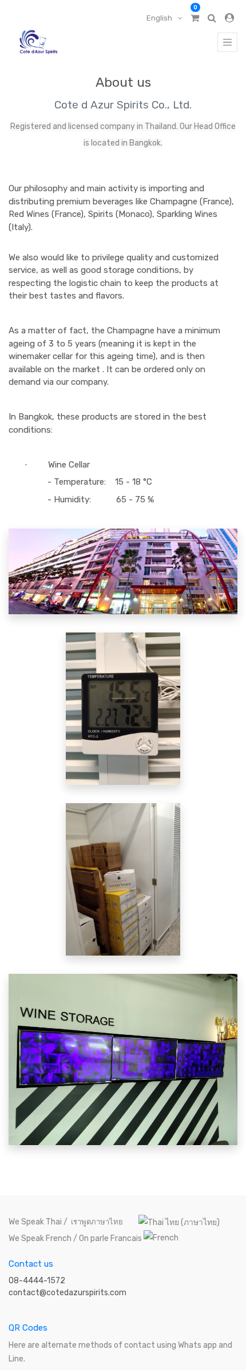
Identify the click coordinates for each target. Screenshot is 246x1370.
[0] (195, 18)
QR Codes (28, 1328)
